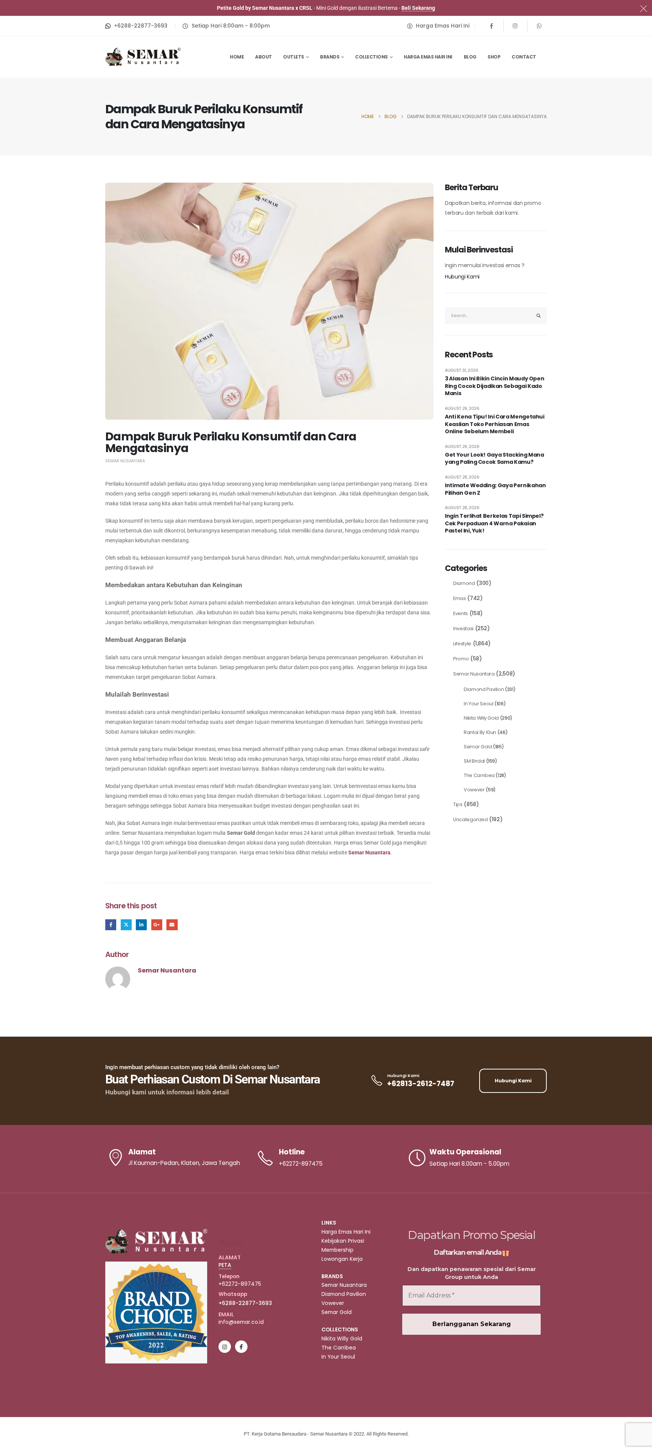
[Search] (539, 315)
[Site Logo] (143, 57)
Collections (371, 57)
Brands (329, 57)
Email (171, 924)
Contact (524, 57)
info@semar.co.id (241, 1322)
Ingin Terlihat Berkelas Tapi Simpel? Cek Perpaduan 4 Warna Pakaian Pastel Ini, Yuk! (494, 523)
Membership (337, 1250)
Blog (470, 57)
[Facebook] (491, 25)
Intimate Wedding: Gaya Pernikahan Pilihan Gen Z (495, 489)
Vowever (474, 789)
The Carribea (479, 775)
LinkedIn (141, 924)
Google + (156, 924)
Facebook (110, 924)
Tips (458, 804)
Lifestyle (462, 643)
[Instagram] (515, 25)
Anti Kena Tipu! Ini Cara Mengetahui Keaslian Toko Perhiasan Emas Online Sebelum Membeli (494, 424)
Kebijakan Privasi (342, 1241)
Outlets (293, 57)
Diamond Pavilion (484, 689)
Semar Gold (478, 746)
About (263, 57)
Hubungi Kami (462, 276)
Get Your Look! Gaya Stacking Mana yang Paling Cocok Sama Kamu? (494, 458)
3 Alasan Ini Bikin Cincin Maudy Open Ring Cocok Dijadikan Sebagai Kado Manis (494, 386)
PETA (224, 1265)
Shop (493, 57)
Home (237, 57)
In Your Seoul (478, 703)
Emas (459, 598)
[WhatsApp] (539, 25)
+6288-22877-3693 (245, 1303)
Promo (461, 658)
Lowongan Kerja (342, 1259)
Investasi (463, 628)
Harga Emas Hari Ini (428, 57)
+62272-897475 (239, 1284)
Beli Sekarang (418, 8)
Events (460, 613)
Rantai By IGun (480, 732)
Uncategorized (470, 819)
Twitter (126, 924)
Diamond (464, 583)
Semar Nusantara (125, 461)
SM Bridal (474, 761)
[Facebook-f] (241, 1346)
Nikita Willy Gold (481, 718)
